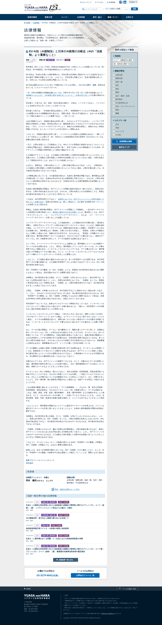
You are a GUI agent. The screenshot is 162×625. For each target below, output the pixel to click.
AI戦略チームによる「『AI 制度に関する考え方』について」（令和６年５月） (57, 95)
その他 (118, 135)
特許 (117, 85)
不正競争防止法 (121, 103)
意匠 (117, 89)
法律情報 (81, 17)
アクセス (100, 2)
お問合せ (130, 17)
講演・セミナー (113, 17)
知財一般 (119, 82)
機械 (117, 113)
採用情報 (112, 2)
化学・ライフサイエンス (125, 106)
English (132, 2)
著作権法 (119, 99)
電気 (117, 110)
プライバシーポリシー (108, 613)
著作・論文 (97, 17)
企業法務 (119, 75)
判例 (117, 128)
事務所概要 (32, 17)
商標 (117, 92)
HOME (28, 23)
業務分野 (48, 17)
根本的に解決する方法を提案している (68, 212)
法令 (117, 124)
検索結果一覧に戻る (66, 560)
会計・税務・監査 (122, 96)
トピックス (119, 131)
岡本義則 (29, 463)
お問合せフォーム (83, 575)
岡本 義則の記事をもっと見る (67, 489)
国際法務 (119, 78)
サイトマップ (87, 2)
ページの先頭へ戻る (129, 589)
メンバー (65, 17)
